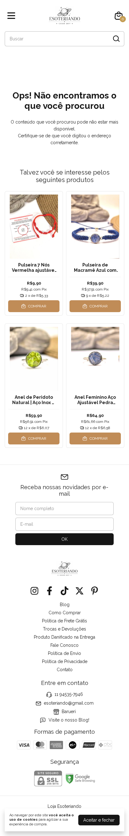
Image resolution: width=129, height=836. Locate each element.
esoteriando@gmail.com (69, 703)
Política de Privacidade (64, 661)
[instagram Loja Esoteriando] (34, 591)
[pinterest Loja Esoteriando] (94, 591)
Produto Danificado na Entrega (64, 637)
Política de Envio (64, 653)
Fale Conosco (64, 645)
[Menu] (12, 15)
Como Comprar (65, 612)
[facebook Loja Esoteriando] (49, 591)
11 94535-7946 (68, 694)
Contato (65, 669)
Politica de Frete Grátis (64, 620)
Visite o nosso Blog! (69, 720)
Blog (65, 604)
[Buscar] (116, 38)
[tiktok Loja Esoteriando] (64, 591)
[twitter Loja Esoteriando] (79, 591)
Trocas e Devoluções (64, 628)
